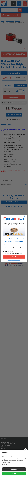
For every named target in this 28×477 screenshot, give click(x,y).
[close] (25, 449)
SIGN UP (14, 257)
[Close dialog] (25, 216)
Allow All (14, 473)
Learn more (5, 464)
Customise (14, 469)
